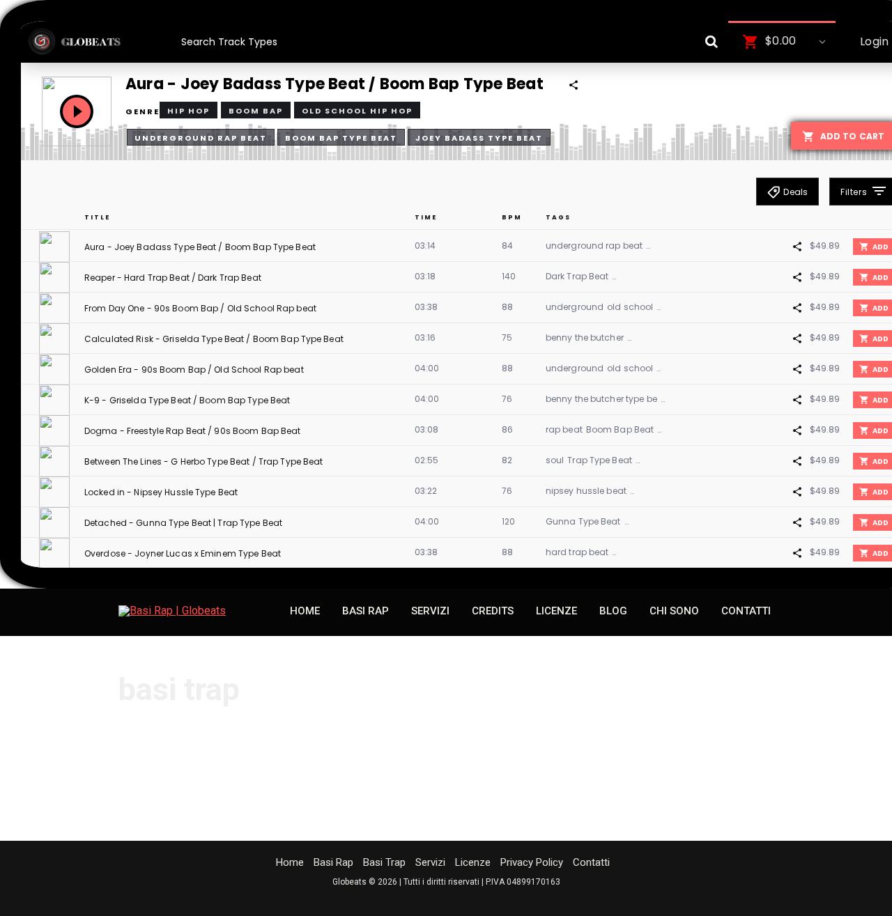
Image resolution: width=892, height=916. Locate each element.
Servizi (430, 862)
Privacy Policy (531, 862)
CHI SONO (674, 611)
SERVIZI (430, 611)
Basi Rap (333, 862)
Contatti (591, 862)
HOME (305, 611)
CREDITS (493, 611)
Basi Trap (384, 862)
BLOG (613, 611)
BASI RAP (365, 611)
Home (290, 862)
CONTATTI (746, 611)
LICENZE (556, 611)
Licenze (473, 862)
